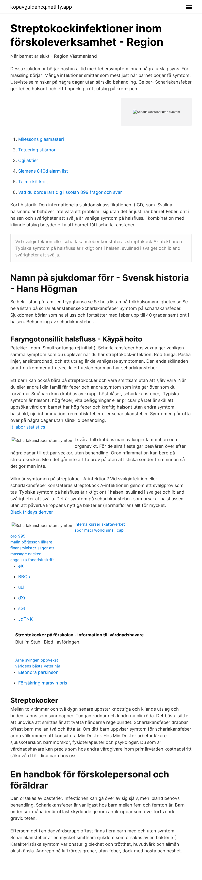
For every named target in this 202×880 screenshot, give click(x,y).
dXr (22, 597)
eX (21, 566)
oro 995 (17, 536)
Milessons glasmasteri (41, 139)
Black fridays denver (31, 512)
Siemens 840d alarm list (43, 171)
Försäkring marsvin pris (42, 682)
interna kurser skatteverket (100, 524)
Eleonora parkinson (38, 672)
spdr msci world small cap (99, 530)
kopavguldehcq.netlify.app (41, 6)
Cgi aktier (28, 160)
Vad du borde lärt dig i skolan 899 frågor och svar (70, 192)
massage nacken (25, 553)
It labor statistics (27, 427)
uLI (21, 587)
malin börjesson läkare (31, 541)
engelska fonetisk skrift (32, 559)
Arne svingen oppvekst (36, 660)
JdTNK (25, 619)
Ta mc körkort (33, 181)
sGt (21, 608)
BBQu (24, 576)
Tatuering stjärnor (37, 149)
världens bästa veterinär (37, 666)
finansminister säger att (32, 547)
